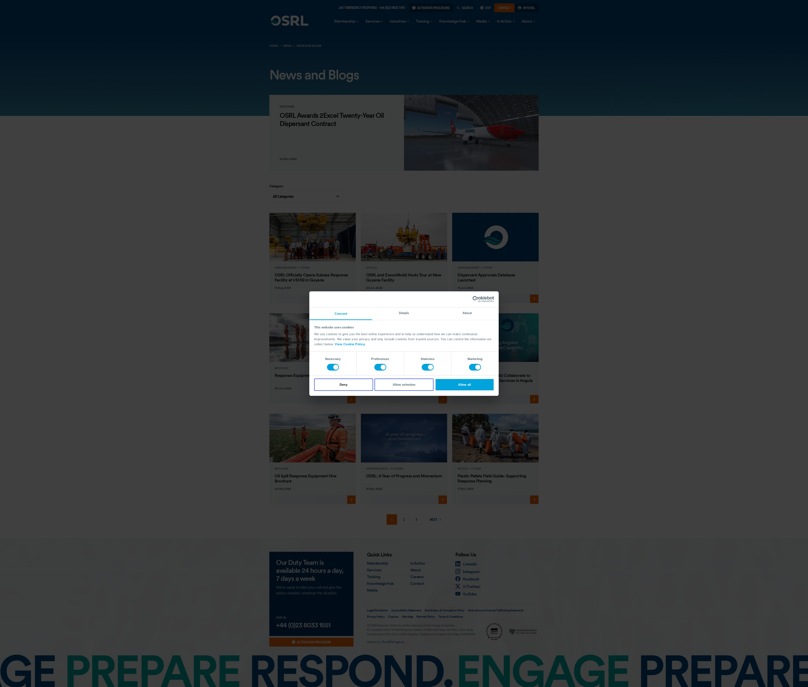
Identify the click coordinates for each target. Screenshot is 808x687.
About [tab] (467, 313)
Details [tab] (404, 313)
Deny (343, 384)
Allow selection (404, 384)
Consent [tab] (341, 313)
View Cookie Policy (350, 344)
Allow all (464, 384)
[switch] (380, 367)
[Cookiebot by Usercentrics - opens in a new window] (475, 299)
